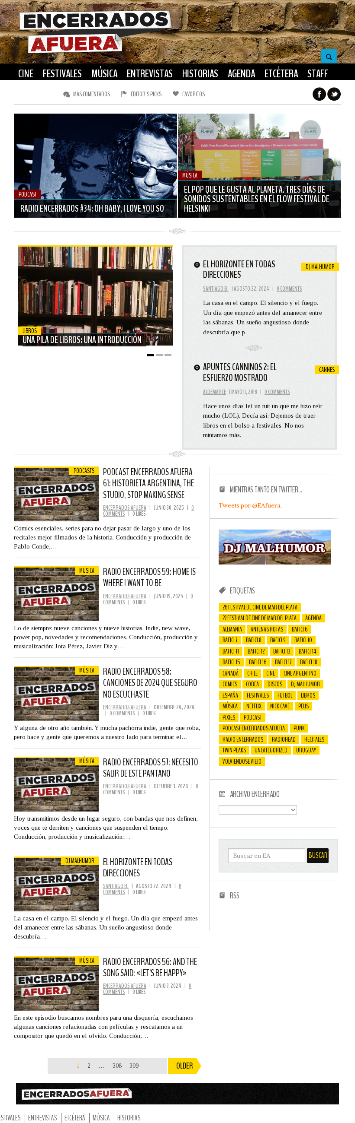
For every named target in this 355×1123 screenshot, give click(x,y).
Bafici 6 (299, 629)
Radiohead (284, 739)
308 (117, 1066)
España (230, 695)
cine (270, 673)
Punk (299, 728)
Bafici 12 (256, 651)
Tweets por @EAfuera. (250, 505)
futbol (285, 695)
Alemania (232, 629)
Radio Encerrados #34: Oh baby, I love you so (92, 208)
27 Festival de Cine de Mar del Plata (260, 618)
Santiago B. (216, 289)
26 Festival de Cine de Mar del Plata (260, 607)
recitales (314, 739)
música (230, 706)
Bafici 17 (283, 662)
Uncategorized (271, 750)
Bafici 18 (308, 662)
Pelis (303, 706)
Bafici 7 (230, 640)
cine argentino (300, 673)
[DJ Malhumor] (275, 562)
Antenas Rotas (267, 629)
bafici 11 (231, 651)
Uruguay (306, 750)
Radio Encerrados (243, 739)
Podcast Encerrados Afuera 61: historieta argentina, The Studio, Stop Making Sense (148, 483)
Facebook (319, 94)
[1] (150, 355)
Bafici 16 (257, 662)
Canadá (231, 673)
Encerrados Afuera (124, 508)
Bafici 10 (303, 640)
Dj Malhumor (305, 684)
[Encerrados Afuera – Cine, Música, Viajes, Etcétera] (95, 52)
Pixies (229, 717)
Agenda (313, 618)
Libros (308, 695)
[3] (168, 355)
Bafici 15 (231, 662)
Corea (252, 684)
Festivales (258, 695)
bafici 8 (253, 640)
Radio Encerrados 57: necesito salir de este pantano (150, 768)
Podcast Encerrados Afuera (254, 728)
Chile (252, 673)
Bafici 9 (278, 640)
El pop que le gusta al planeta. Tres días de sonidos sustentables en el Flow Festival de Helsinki (256, 199)
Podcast (253, 717)
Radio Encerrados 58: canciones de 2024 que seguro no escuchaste (150, 683)
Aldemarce (214, 392)
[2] (159, 355)
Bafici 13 (281, 651)
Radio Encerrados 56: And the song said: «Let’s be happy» (150, 967)
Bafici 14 (307, 651)
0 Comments (289, 289)
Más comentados (91, 94)
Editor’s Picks (146, 94)
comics (230, 684)
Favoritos (193, 94)
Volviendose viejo (242, 761)
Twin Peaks (234, 750)
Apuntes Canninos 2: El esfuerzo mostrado (240, 372)
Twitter (334, 94)
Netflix (253, 706)
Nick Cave (280, 706)
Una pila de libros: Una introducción (82, 339)
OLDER (184, 1066)
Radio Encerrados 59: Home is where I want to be (149, 577)
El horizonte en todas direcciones (239, 269)
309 (134, 1066)
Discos (275, 684)
